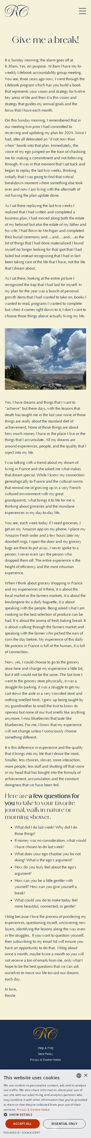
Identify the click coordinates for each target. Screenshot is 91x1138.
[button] (45, 1114)
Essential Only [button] (64, 1124)
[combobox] (78, 1075)
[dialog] (45, 1104)
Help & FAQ (45, 1048)
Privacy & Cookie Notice (45, 1059)
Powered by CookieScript (22, 1132)
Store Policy (45, 1054)
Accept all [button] (22, 1124)
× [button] (85, 1075)
